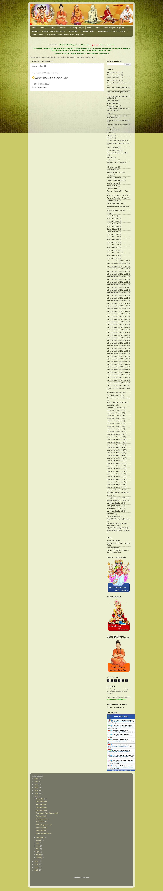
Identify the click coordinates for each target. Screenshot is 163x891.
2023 (37, 779)
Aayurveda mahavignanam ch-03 (118, 87)
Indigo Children (112, 147)
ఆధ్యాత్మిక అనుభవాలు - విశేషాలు (117, 498)
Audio (109, 113)
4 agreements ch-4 (113, 80)
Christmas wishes (42, 819)
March (38, 855)
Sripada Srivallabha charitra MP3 (118, 388)
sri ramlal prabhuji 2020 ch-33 (117, 343)
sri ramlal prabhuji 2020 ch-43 (117, 369)
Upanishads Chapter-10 (115, 431)
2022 (37, 782)
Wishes (109, 495)
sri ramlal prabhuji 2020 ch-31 (117, 338)
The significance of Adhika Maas (118, 398)
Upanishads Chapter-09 (115, 429)
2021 (37, 785)
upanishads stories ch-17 (116, 476)
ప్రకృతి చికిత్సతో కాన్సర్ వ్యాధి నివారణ (118, 519)
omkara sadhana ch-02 (115, 180)
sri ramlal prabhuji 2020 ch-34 (117, 346)
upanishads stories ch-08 (116, 453)
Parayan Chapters (93, 28)
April (38, 852)
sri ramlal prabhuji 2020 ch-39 (117, 359)
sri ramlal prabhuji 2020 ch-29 (117, 332)
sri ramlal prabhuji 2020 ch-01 (117, 261)
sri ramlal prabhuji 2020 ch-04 (117, 269)
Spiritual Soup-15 (113, 258)
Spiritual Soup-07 (113, 234)
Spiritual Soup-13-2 (114, 250)
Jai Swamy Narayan (76, 28)
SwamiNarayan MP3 (114, 395)
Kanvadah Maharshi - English (117, 153)
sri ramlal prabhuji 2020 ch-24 (117, 319)
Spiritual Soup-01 (113, 218)
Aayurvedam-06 (41, 807)
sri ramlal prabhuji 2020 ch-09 (117, 282)
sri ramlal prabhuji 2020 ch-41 (117, 364)
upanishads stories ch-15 (116, 471)
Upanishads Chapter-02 (115, 410)
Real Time (120, 770)
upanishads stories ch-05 (116, 445)
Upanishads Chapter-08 (115, 426)
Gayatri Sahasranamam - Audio (118, 143)
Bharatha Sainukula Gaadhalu (117, 124)
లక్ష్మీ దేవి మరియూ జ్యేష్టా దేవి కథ (117, 528)
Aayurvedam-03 (41, 822)
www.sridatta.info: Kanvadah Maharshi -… (119, 751)
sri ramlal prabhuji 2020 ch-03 (117, 266)
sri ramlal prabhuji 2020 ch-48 (117, 383)
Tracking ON (127, 770)
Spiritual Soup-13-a (114, 253)
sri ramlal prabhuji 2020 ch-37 (117, 354)
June (38, 846)
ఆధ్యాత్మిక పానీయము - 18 (115, 508)
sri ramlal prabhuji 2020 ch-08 (117, 279)
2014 (37, 867)
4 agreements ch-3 (113, 77)
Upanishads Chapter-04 (115, 415)
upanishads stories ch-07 (116, 450)
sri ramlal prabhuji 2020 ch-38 (117, 356)
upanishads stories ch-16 (116, 474)
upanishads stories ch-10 (116, 458)
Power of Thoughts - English (117, 195)
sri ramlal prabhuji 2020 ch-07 (117, 277)
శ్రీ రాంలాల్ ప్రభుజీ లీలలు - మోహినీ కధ (118, 530)
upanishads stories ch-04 (116, 442)
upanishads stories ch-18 (116, 479)
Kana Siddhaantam (113, 150)
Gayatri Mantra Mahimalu (116, 140)
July (38, 843)
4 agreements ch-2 (113, 75)
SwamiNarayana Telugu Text (114, 28)
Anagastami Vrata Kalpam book (47, 813)
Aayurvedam (42, 87)
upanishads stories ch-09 (116, 455)
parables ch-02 (112, 188)
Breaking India (112, 130)
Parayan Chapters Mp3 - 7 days (118, 191)
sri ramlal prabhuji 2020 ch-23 (117, 316)
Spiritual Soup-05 (113, 229)
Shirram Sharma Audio (115, 210)
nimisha (109, 175)
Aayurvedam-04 (41, 816)
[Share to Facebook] (46, 84)
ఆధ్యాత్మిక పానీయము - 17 (115, 506)
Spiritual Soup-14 (113, 255)
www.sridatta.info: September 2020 (117, 741)
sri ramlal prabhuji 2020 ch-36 (117, 351)
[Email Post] (35, 84)
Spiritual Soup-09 (113, 239)
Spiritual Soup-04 (113, 226)
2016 (37, 861)
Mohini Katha (111, 170)
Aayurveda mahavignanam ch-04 (118, 92)
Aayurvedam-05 (41, 810)
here (93, 57)
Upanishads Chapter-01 (115, 408)
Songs (109, 213)
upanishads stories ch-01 (116, 434)
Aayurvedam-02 (41, 828)
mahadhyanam (112, 160)
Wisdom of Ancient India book (117, 492)
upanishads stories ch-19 (116, 482)
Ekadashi (110, 138)
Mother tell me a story (114, 172)
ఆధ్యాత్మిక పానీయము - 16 (115, 503)
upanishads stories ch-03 (116, 439)
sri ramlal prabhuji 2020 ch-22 (117, 314)
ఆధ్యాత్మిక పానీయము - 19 (115, 511)
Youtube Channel (38, 35)
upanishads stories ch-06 (116, 447)
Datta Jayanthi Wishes (44, 833)
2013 (37, 870)
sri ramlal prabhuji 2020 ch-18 (117, 306)
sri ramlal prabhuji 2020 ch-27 (117, 327)
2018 (37, 793)
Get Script (114, 770)
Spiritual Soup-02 (113, 221)
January (39, 857)
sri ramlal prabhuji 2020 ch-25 (117, 322)
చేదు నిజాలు (110, 514)
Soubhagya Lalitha (87, 31)
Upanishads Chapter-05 (115, 418)
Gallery (52, 28)
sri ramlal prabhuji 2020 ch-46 (117, 377)
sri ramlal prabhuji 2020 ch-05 (117, 271)
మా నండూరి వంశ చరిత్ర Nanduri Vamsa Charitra (117, 524)
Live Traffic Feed (121, 716)
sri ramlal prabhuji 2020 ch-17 (117, 303)
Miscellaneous (112, 167)
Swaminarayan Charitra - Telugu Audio (111, 31)
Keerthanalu (73, 31)
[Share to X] (44, 84)
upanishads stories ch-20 (116, 484)
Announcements (112, 106)
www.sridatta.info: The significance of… (118, 746)
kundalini (110, 157)
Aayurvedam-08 (41, 801)
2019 (37, 790)
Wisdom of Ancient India (115, 490)
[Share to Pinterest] (48, 84)
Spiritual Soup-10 (113, 242)
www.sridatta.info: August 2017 (116, 732)
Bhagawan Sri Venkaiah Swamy (118, 120)
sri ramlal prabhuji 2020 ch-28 (117, 330)
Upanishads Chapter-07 (115, 423)
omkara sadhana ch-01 (115, 178)
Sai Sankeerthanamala (115, 203)
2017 (37, 796)
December (40, 799)
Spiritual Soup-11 (113, 245)
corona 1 (110, 135)
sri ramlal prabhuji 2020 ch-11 (117, 287)
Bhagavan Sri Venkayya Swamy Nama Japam (48, 31)
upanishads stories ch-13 (116, 466)
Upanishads (111, 405)
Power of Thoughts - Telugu (117, 198)
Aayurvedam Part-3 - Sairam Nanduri (51, 78)
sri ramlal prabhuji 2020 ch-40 (117, 361)
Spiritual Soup (112, 216)
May (38, 849)
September (40, 837)
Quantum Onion (112, 201)
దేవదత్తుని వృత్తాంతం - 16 (44, 825)
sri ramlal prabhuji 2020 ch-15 (117, 298)
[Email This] (39, 84)
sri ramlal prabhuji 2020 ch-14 (117, 295)
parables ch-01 (112, 186)
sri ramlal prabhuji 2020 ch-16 (117, 301)
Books (109, 127)
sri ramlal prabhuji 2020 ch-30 (117, 335)
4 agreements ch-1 (113, 72)
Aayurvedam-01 (41, 830)
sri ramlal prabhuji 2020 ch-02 (117, 263)
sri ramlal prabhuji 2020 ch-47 (117, 380)
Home (34, 28)
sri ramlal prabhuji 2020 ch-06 (117, 274)
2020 (37, 787)
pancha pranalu (112, 183)
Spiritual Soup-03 (113, 224)
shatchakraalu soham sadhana (118, 206)
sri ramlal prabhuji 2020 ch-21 (117, 311)
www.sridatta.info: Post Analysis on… (122, 721)
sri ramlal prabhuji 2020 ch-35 (117, 348)
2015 (37, 864)
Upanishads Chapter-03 (115, 413)
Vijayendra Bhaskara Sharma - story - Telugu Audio (65, 35)
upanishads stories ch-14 (116, 468)
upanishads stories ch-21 (116, 487)
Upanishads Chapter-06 (115, 421)
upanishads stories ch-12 (116, 463)
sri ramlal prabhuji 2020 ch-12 (117, 290)
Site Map (43, 28)
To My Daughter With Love (116, 402)
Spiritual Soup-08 (113, 237)
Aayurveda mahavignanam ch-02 (118, 83)
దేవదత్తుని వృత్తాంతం (113, 516)
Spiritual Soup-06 (113, 231)
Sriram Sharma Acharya (115, 392)
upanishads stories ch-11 (116, 460)
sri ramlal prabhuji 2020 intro (117, 385)
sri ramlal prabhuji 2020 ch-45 (117, 375)
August (39, 840)
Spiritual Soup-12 (113, 247)
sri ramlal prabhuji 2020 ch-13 (117, 293)
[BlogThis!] (41, 84)
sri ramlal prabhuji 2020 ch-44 (117, 372)
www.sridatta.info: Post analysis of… (118, 735)
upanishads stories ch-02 (116, 437)
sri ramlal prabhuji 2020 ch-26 (117, 324)
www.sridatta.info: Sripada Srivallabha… (123, 726)
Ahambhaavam (112, 103)
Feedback (62, 28)
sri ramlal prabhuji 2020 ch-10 (117, 285)
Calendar (110, 132)
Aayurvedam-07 (41, 804)
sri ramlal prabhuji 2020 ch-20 (117, 308)
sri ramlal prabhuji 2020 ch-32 (117, 340)
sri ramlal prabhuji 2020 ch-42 (117, 367)
